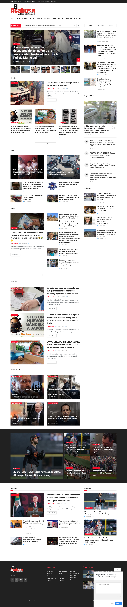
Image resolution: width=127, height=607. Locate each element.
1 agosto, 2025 (71, 455)
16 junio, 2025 (64, 201)
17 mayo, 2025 (101, 202)
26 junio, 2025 (27, 191)
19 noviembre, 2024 (65, 548)
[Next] (47, 275)
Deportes (47, 1)
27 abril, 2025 (52, 396)
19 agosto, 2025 (60, 88)
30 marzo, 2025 (17, 423)
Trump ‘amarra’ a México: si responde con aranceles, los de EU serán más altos (69, 523)
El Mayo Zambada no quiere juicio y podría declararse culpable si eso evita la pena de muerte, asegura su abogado (62, 418)
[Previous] (43, 275)
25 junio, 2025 (64, 268)
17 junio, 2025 (64, 189)
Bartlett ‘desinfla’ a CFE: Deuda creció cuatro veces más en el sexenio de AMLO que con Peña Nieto (63, 498)
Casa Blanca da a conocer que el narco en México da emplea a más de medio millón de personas (27, 392)
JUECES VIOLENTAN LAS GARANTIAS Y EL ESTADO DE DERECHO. (106, 208)
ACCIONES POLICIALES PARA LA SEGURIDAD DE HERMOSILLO (33, 197)
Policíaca (17, 43)
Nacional (34, 1)
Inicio (12, 1)
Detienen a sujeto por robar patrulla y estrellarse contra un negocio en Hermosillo (69, 197)
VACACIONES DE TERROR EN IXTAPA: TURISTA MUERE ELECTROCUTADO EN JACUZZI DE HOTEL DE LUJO (63, 345)
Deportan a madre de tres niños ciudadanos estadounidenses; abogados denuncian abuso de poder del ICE (63, 392)
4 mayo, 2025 (101, 213)
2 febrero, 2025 (71, 478)
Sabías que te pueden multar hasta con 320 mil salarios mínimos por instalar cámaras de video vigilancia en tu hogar (106, 35)
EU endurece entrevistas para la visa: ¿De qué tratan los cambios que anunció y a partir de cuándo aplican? (63, 291)
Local (24, 1)
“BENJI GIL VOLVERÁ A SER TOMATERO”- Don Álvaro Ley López (103, 449)
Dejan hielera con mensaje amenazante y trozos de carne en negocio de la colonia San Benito (48, 25)
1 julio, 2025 (52, 177)
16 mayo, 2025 (16, 396)
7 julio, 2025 (16, 177)
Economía (53, 1)
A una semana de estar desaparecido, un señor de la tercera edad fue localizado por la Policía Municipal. (35, 52)
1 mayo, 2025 (59, 503)
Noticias (20, 1)
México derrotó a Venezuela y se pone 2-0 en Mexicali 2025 (103, 473)
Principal (73, 571)
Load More (45, 143)
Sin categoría (74, 573)
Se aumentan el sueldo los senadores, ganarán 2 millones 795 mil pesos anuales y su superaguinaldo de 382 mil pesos (69, 541)
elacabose (18, 61)
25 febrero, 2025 (53, 423)
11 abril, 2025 (101, 225)
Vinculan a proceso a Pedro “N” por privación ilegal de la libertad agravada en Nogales (69, 251)
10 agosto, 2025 (60, 296)
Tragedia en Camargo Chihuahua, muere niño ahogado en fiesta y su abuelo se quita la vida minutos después (104, 83)
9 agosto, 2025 (15, 135)
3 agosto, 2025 (40, 135)
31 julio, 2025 (63, 137)
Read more (52, 100)
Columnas (50, 571)
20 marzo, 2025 (102, 238)
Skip (112, 603)
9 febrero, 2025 (97, 455)
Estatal (29, 1)
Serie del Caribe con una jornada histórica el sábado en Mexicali (76, 473)
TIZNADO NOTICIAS (73, 576)
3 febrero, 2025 (28, 533)
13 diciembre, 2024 (29, 544)
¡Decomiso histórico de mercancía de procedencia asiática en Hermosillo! (32, 539)
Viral (15, 1)
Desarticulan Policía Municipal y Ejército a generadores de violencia (69, 184)
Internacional (41, 1)
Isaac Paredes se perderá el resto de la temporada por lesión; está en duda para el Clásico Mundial (98, 540)
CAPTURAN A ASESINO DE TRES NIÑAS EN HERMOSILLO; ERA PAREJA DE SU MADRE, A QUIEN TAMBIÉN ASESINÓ (27, 172)
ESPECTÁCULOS (52, 578)
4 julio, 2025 (63, 228)
